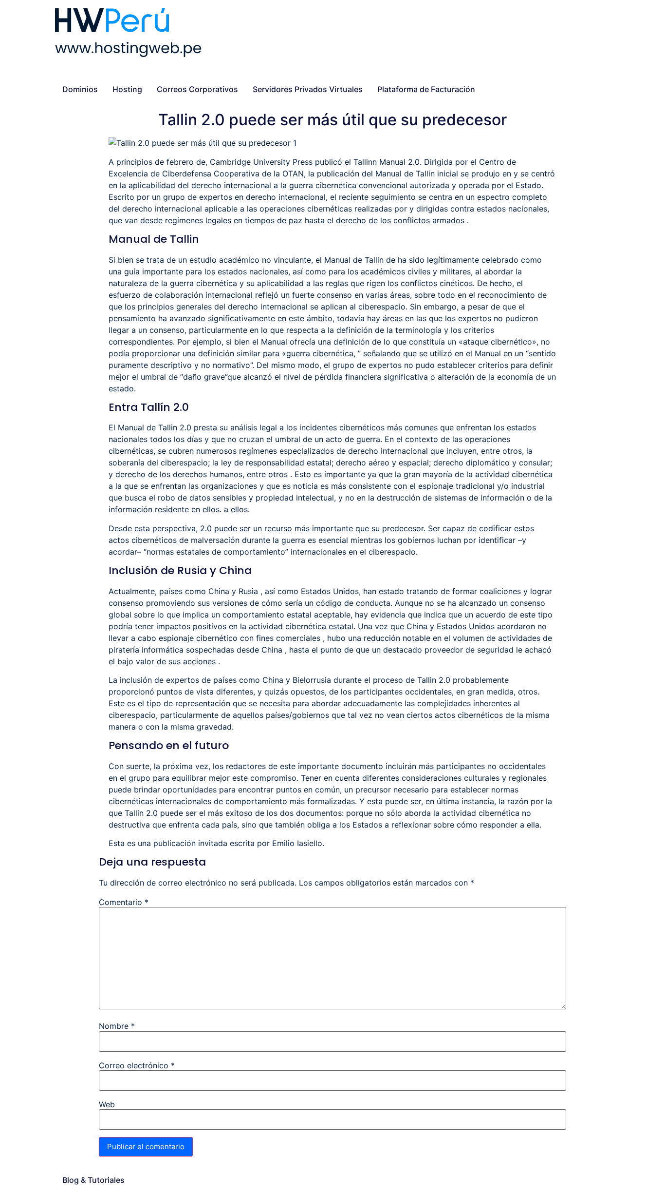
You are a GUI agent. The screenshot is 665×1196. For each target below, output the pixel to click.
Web (107, 1104)
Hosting (127, 89)
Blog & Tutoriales (93, 1180)
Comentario (123, 902)
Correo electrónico (137, 1065)
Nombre (117, 1026)
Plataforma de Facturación (426, 89)
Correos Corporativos (197, 89)
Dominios (80, 89)
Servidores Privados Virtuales (308, 89)
